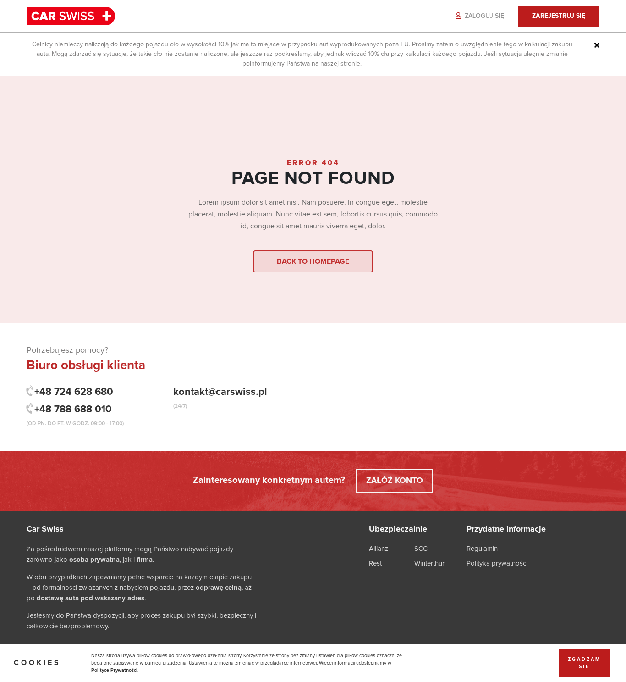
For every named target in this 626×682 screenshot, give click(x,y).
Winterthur (429, 563)
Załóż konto (394, 481)
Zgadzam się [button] (584, 663)
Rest (375, 563)
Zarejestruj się (558, 16)
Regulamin (482, 548)
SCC (421, 548)
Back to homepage (313, 261)
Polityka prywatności (497, 563)
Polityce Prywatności (114, 670)
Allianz (378, 548)
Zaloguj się (483, 16)
